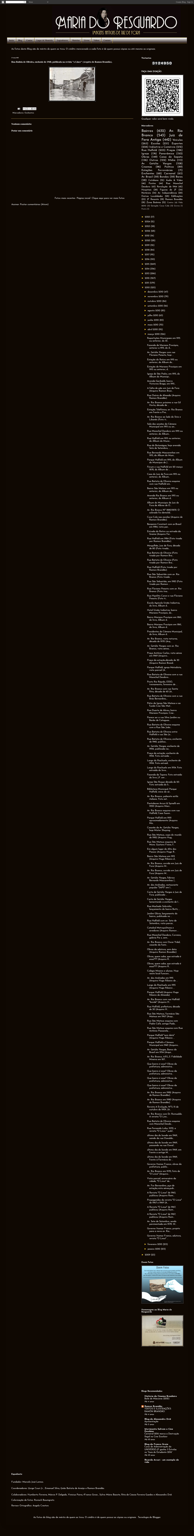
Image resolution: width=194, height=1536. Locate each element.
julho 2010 (153, 315)
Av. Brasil (147, 177)
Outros (153, 160)
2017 (147, 255)
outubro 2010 (155, 301)
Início (11, 40)
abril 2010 (153, 329)
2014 (147, 269)
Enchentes (29, 113)
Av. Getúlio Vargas (156, 163)
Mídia (171, 160)
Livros (86, 40)
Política (169, 167)
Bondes (164, 177)
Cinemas (146, 167)
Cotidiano (153, 180)
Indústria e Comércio (162, 147)
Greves (177, 206)
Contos (29, 40)
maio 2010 (153, 325)
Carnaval (169, 173)
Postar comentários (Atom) (34, 204)
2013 (147, 273)
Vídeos (96, 40)
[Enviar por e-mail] (24, 108)
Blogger (156, 1517)
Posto (144, 209)
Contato (107, 40)
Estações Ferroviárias (157, 170)
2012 (147, 278)
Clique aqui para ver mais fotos (108, 198)
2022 (148, 231)
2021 (147, 236)
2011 (147, 283)
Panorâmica (166, 153)
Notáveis (146, 193)
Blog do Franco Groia (156, 1444)
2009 (148, 1255)
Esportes (177, 143)
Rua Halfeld (149, 150)
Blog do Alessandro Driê (157, 1419)
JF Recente (153, 199)
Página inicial (83, 198)
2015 (147, 264)
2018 (147, 250)
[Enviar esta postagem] (19, 109)
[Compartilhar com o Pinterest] (35, 108)
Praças (171, 150)
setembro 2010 (156, 306)
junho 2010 (153, 320)
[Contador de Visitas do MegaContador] (162, 64)
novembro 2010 (156, 296)
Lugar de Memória (44, 40)
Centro (170, 203)
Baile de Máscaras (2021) (156, 1399)
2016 (147, 259)
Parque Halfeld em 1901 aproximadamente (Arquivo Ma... (162, 820)
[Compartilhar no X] (29, 108)
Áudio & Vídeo (174, 180)
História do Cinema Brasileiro (160, 1396)
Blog (20, 40)
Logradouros (62, 40)
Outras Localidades (152, 196)
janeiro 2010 (154, 1249)
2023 (148, 226)
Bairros (147, 131)
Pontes (152, 183)
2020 (148, 240)
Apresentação (151, 1422)
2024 (148, 222)
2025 (148, 217)
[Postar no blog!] (26, 108)
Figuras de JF (168, 190)
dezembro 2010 (156, 292)
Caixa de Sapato (171, 157)
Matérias (76, 40)
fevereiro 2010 (155, 1244)
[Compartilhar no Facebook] (32, 108)
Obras (145, 157)
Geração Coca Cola (160, 206)
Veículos (178, 140)
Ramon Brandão (174, 199)
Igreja (145, 153)
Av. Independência (167, 193)
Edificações (177, 196)
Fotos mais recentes (65, 198)
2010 (147, 288)
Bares (179, 177)
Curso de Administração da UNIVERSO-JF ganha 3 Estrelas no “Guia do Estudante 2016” (160, 1450)
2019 (147, 245)
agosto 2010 (154, 311)
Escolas (155, 143)
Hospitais (146, 190)
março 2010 (154, 334)
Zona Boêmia (154, 202)
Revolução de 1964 (167, 187)
